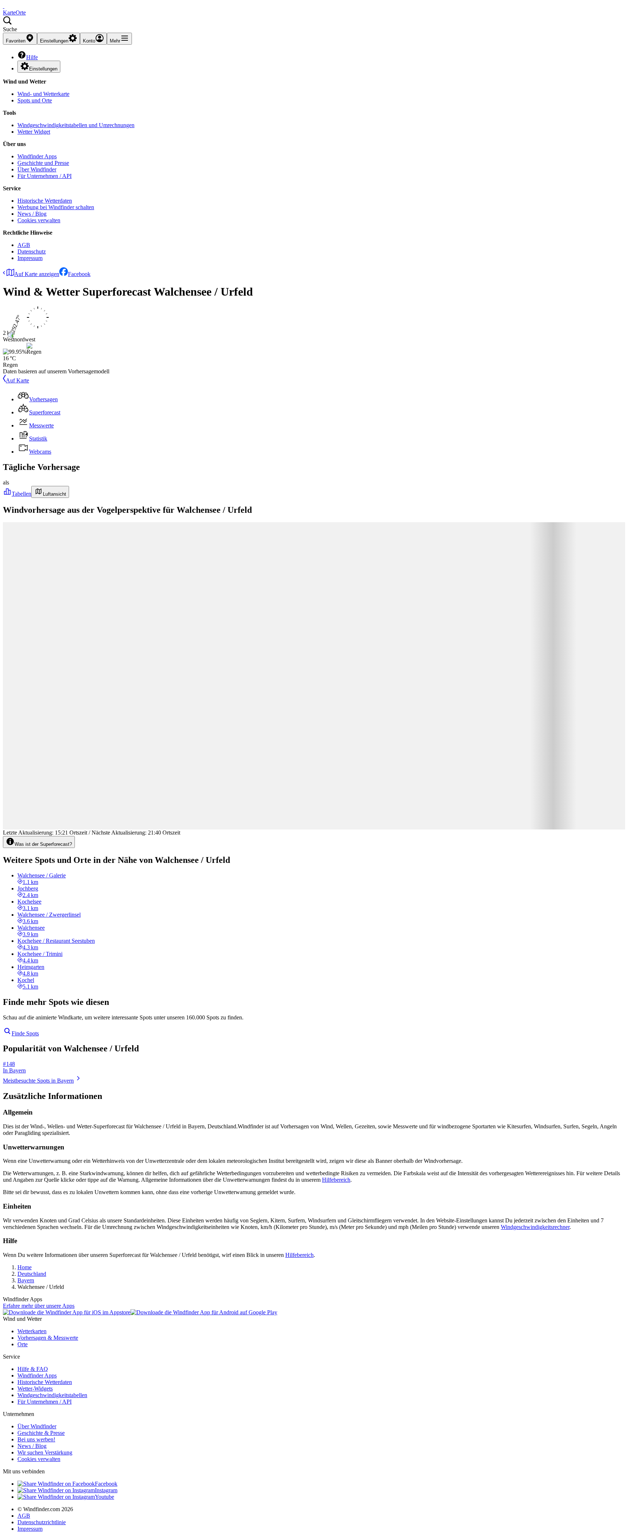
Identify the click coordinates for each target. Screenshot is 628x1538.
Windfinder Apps (37, 156)
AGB (23, 245)
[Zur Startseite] (3, 6)
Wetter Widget (33, 132)
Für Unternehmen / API (44, 176)
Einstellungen (43, 69)
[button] (314, 24)
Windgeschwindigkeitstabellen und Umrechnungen (75, 125)
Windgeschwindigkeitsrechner (535, 1227)
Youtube (104, 1497)
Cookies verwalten (38, 220)
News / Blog (32, 214)
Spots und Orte (34, 100)
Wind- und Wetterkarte (43, 94)
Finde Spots (25, 1033)
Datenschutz (31, 251)
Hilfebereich (336, 1180)
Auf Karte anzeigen (36, 274)
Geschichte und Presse (43, 163)
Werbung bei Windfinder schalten (55, 207)
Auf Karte (17, 380)
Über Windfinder (36, 169)
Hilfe (32, 57)
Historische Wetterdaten (44, 201)
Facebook (79, 274)
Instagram (106, 1490)
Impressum (30, 258)
